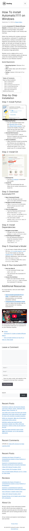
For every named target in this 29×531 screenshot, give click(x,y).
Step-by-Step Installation (9, 80)
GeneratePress (14, 529)
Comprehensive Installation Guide (15, 301)
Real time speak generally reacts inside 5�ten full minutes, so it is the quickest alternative (12, 431)
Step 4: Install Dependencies (11, 86)
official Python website (15, 126)
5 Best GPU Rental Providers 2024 (11, 467)
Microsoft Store (13, 124)
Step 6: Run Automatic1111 (10, 89)
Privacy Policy (14, 523)
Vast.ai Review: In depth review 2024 (12, 491)
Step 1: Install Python (9, 81)
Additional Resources (8, 91)
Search (4, 392)
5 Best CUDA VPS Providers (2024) (11, 469)
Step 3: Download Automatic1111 (12, 84)
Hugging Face (9, 254)
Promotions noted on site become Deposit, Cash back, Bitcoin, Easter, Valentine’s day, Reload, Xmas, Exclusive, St (13, 408)
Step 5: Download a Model (10, 87)
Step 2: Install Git (8, 83)
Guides (6, 331)
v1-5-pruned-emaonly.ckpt (18, 251)
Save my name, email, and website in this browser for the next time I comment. (15, 379)
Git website (15, 179)
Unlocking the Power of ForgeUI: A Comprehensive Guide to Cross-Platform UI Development (13, 459)
